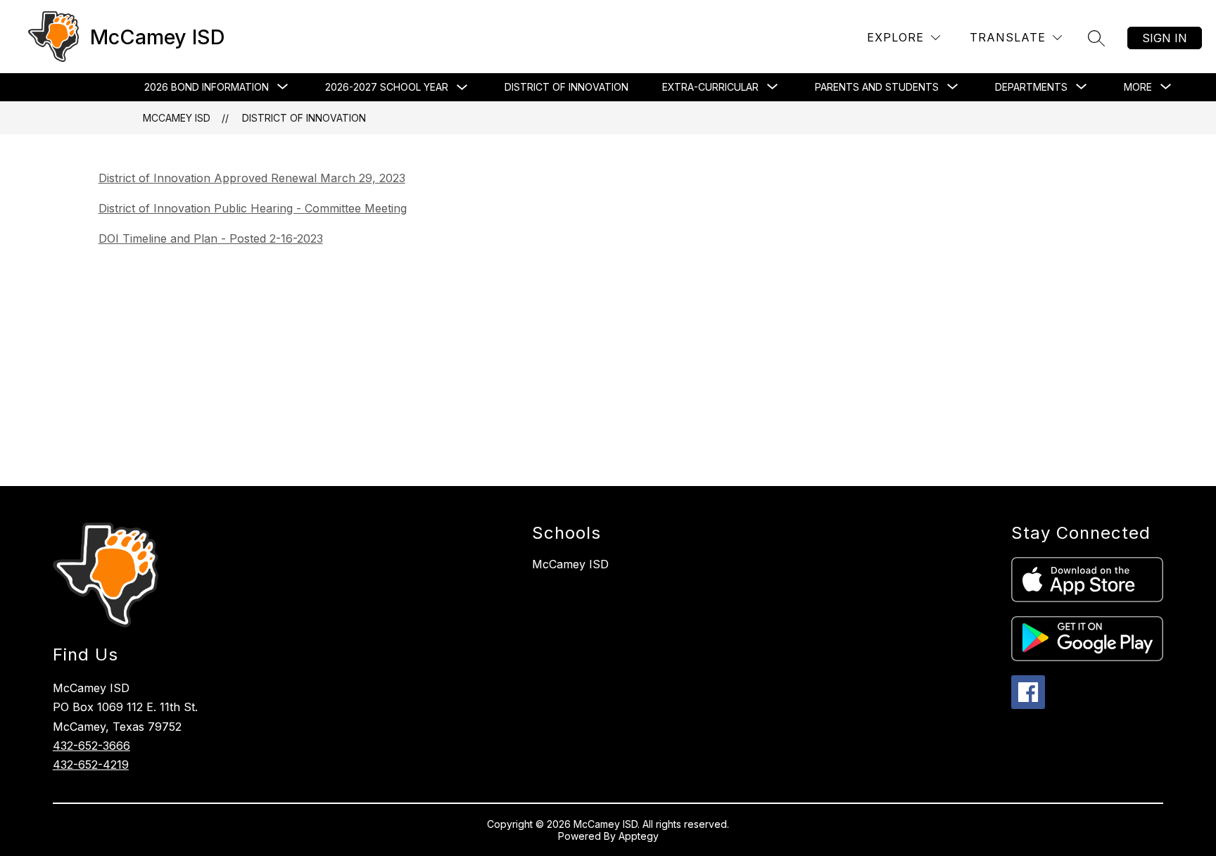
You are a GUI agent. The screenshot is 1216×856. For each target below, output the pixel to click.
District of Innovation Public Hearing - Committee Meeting (253, 208)
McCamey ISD (176, 118)
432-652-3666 (91, 746)
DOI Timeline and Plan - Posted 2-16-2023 (211, 238)
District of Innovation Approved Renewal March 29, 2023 (252, 178)
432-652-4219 (91, 765)
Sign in (1164, 38)
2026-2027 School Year (386, 87)
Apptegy (639, 836)
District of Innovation (566, 87)
